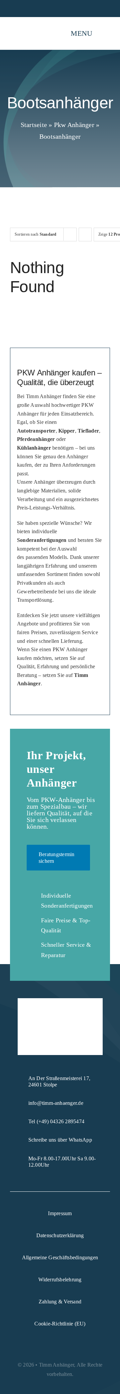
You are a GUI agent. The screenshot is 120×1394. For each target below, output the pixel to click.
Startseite (34, 124)
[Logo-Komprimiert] (29, 23)
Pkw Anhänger (74, 124)
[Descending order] (85, 234)
